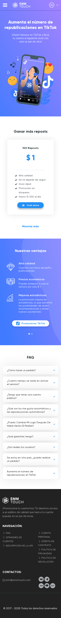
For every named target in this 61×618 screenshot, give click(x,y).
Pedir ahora (33, 205)
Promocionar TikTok (33, 323)
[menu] (5, 5)
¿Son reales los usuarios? (21, 447)
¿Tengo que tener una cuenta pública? (24, 396)
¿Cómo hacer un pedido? (21, 370)
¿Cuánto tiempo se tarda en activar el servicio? (27, 382)
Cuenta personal (44, 535)
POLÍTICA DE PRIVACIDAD (47, 552)
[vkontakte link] (41, 579)
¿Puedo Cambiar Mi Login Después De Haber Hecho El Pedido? (28, 424)
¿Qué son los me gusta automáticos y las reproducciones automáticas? (29, 410)
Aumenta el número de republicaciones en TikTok (21, 473)
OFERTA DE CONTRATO (46, 543)
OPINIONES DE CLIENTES (12, 539)
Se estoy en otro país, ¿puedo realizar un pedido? (28, 459)
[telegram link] (46, 579)
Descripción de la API (19, 546)
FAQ (7, 533)
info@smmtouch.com (18, 580)
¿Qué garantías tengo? (20, 436)
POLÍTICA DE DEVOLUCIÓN (47, 560)
